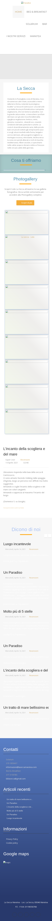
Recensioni (25, 459)
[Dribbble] (38, 914)
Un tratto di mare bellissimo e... (19, 799)
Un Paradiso (11, 803)
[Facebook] (14, 914)
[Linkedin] (32, 914)
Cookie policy (12, 843)
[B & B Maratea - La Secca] (27, 272)
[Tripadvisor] (20, 914)
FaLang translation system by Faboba (13, 507)
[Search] (48, 48)
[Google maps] (26, 914)
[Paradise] (26, 2)
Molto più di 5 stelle (14, 811)
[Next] (49, 169)
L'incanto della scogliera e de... (19, 807)
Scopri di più (26, 202)
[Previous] (3, 169)
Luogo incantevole (14, 818)
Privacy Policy (12, 839)
